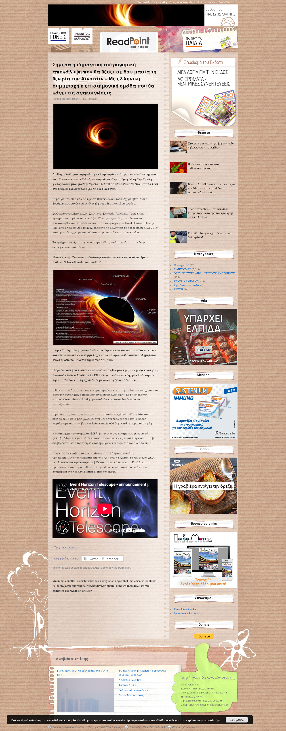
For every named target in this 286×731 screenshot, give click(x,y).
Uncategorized (181, 265)
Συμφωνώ (237, 720)
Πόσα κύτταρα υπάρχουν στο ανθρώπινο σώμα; (207, 166)
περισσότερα (212, 720)
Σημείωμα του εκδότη (187, 285)
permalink (124, 567)
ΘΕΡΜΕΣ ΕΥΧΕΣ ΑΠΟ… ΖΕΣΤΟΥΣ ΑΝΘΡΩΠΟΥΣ (204, 273)
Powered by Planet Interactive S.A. (147, 727)
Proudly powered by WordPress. (70, 727)
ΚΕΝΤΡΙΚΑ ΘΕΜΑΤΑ (187, 281)
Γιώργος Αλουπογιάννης (133, 690)
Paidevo (92, 98)
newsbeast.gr (70, 547)
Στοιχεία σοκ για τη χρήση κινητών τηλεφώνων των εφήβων (210, 145)
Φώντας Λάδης (127, 685)
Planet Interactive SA (185, 609)
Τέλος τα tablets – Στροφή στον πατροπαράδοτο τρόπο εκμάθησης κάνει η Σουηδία (210, 213)
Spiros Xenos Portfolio (186, 613)
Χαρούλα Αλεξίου (130, 679)
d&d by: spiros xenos (183, 727)
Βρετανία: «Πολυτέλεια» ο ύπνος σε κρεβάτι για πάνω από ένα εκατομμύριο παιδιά (211, 188)
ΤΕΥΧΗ (178, 289)
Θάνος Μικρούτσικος (131, 695)
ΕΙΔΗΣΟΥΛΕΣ (90, 567)
